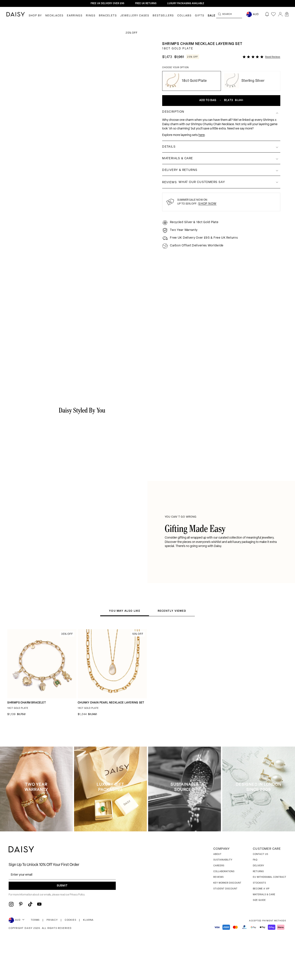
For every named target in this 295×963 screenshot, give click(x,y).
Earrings (74, 15)
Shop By (35, 15)
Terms (35, 920)
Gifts (199, 15)
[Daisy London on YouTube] (39, 904)
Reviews (218, 877)
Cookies (70, 920)
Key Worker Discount (227, 883)
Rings (90, 15)
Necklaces (54, 15)
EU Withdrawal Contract (269, 877)
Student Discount (225, 889)
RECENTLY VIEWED (172, 610)
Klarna (88, 920)
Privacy (52, 920)
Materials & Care (264, 895)
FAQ (255, 860)
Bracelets (108, 15)
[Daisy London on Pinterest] (20, 904)
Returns (258, 871)
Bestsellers (163, 15)
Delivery (258, 866)
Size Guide (259, 900)
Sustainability (222, 860)
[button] (287, 14)
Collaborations (224, 871)
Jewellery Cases (134, 15)
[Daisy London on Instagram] (11, 904)
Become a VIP (261, 889)
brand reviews (272, 57)
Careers (218, 866)
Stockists (259, 883)
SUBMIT (62, 885)
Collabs (184, 15)
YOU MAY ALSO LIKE (124, 610)
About (217, 854)
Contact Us (260, 854)
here (201, 135)
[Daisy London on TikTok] (30, 904)
